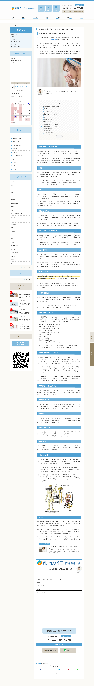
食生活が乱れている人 (49, 132)
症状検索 (92, 337)
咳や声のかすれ (47, 117)
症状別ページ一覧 (26, 267)
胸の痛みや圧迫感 (48, 119)
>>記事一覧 (21, 288)
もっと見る (59, 136)
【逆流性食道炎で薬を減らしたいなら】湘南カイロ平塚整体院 (63, 547)
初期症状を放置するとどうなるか (51, 124)
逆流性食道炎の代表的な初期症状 (51, 106)
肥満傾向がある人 (48, 128)
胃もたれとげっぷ (48, 111)
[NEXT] (28, 101)
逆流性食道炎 (54, 39)
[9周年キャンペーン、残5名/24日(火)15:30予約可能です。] (47, 21)
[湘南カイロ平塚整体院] (23, 8)
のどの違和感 (47, 116)
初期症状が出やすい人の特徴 (50, 126)
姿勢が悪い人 (47, 130)
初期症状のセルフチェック (49, 122)
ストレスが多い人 (48, 134)
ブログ (39, 663)
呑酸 (45, 110)
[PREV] (12, 101)
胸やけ (45, 108)
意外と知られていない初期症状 (50, 114)
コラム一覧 (27, 279)
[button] (40, 669)
